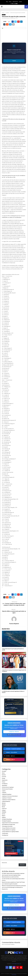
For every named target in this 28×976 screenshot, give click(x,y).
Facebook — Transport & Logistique (12, 748)
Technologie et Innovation (7, 826)
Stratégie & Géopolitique (7, 819)
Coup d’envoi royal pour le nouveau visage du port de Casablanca (14, 670)
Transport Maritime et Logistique (8, 829)
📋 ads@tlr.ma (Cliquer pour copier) (14, 734)
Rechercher (4, 862)
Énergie (3, 778)
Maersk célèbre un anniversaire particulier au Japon (14, 612)
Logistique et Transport (6, 797)
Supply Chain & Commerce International (10, 822)
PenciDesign (14, 974)
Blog (7, 1)
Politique (4, 810)
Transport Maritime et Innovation (8, 828)
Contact (20, 1)
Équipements (4, 780)
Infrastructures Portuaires (7, 789)
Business (4, 774)
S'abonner (14, 60)
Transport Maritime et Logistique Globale (10, 831)
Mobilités (4, 805)
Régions (3, 815)
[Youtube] (21, 967)
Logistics (3, 14)
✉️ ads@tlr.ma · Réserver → (14, 731)
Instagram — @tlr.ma (9, 759)
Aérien (3, 773)
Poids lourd (4, 808)
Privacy (10, 1)
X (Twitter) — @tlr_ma (9, 756)
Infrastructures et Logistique (8, 787)
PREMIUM (4, 812)
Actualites (4, 771)
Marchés (4, 803)
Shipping (4, 817)
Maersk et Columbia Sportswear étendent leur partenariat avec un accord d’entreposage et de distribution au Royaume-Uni (14, 887)
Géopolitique (4, 785)
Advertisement (15, 1)
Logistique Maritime (6, 801)
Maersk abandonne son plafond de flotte (10, 876)
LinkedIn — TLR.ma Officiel (10, 752)
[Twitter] (10, 967)
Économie (4, 776)
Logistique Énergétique (6, 794)
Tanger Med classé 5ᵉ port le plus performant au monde (13, 649)
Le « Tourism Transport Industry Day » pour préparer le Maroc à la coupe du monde (14, 604)
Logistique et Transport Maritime (8, 799)
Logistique (4, 792)
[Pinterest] (17, 967)
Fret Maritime (4, 783)
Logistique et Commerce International (9, 796)
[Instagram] (14, 967)
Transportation (5, 833)
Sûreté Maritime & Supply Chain (8, 824)
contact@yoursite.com (16, 963)
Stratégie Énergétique (6, 820)
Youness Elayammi (6, 18)
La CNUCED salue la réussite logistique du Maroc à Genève (13, 691)
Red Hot (3, 813)
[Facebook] (7, 967)
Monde (3, 806)
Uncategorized (5, 835)
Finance (3, 781)
